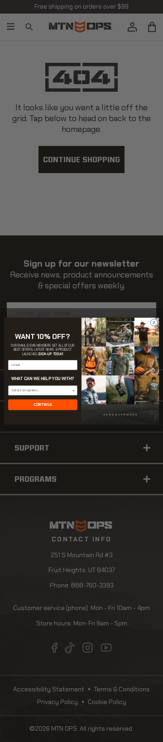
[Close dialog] (153, 322)
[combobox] (41, 390)
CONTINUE (43, 404)
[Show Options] (74, 390)
